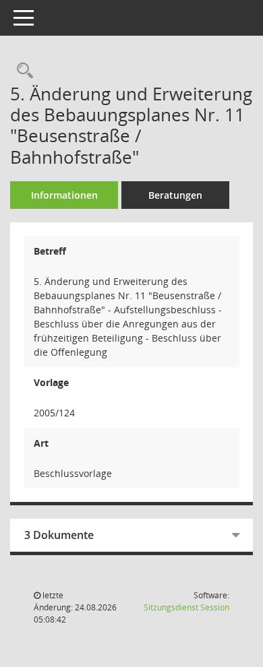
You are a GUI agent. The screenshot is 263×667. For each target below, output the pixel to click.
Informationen (64, 195)
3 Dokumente (59, 535)
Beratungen (175, 195)
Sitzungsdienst (186, 607)
